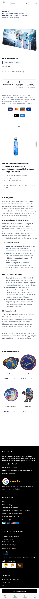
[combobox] (17, 3)
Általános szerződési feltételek (12, 513)
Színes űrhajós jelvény (10, 406)
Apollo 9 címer (28, 373)
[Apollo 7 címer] (11, 362)
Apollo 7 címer (10, 373)
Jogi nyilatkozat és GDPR (10, 516)
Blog (3, 502)
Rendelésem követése (9, 467)
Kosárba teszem (21, 591)
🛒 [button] (14, 378)
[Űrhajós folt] (28, 395)
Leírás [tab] (19, 126)
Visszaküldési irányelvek (10, 545)
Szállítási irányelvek (8, 505)
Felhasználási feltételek (10, 542)
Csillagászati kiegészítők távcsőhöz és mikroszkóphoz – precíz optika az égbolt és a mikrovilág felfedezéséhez (19, 97)
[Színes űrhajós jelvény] (11, 395)
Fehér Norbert (15, 62)
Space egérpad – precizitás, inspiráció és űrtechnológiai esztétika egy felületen (18, 101)
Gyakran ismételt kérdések (11, 536)
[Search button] (26, 3)
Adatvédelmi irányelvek (10, 508)
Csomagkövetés (7, 539)
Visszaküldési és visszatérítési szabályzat (16, 510)
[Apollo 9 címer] (28, 362)
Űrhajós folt (28, 406)
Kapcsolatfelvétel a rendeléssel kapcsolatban (17, 470)
